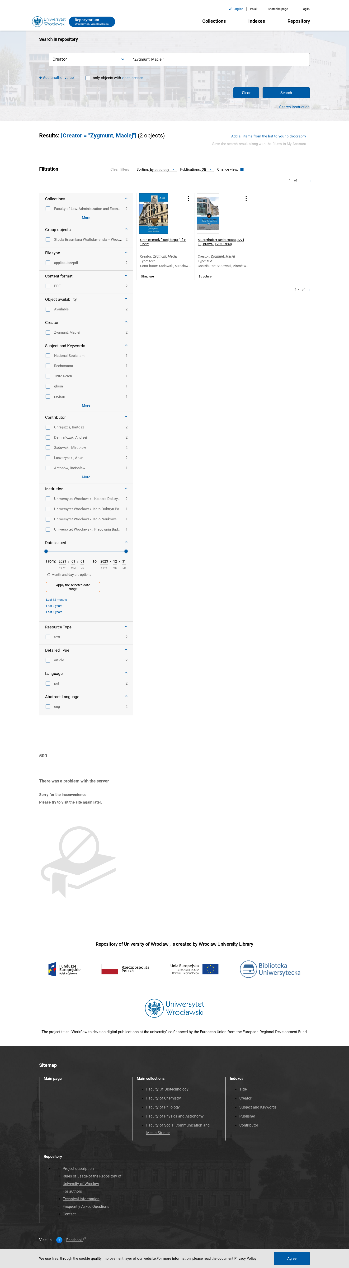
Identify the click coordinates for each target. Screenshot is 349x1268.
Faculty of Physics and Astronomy (175, 1116)
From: (51, 561)
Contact (69, 1214)
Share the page (278, 9)
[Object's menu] (188, 198)
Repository (299, 21)
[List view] (241, 170)
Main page (53, 1078)
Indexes (256, 21)
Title (243, 1089)
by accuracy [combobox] (159, 170)
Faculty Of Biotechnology (167, 1089)
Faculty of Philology (163, 1107)
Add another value (58, 77)
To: (95, 561)
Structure (147, 276)
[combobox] (219, 59)
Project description (78, 1168)
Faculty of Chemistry (163, 1098)
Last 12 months (56, 599)
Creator (245, 1098)
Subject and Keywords (258, 1107)
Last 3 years (54, 606)
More (86, 218)
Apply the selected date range (73, 587)
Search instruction (294, 107)
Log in (306, 9)
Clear (246, 93)
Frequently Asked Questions (86, 1206)
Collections (214, 21)
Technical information (81, 1199)
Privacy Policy (245, 1258)
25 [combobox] (204, 170)
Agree (292, 1258)
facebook (74, 1240)
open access (132, 78)
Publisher (247, 1116)
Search (286, 93)
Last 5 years (54, 612)
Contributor (248, 1125)
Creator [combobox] (59, 59)
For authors (72, 1191)
